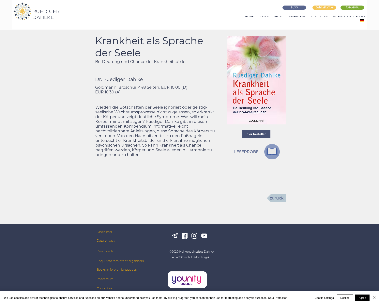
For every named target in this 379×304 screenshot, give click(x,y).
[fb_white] (185, 236)
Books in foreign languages (117, 269)
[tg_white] (175, 236)
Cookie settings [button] (324, 298)
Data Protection (277, 298)
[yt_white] (204, 236)
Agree (362, 298)
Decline (345, 298)
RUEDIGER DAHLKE (46, 14)
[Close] (374, 298)
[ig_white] (194, 236)
